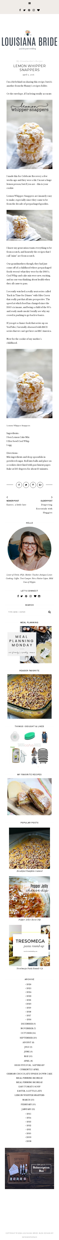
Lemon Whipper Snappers (29, 1095)
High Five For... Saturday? (29, 1065)
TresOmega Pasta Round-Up (29, 968)
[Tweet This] (26, 485)
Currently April (29, 1069)
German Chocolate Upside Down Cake (29, 1074)
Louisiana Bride (30, 1233)
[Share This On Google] (40, 485)
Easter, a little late (29, 1091)
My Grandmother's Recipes (29, 61)
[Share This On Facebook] (19, 485)
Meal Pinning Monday (29, 1078)
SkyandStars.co (29, 1237)
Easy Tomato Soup (29, 1086)
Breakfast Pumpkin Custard (29, 870)
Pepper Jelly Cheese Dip (30, 919)
